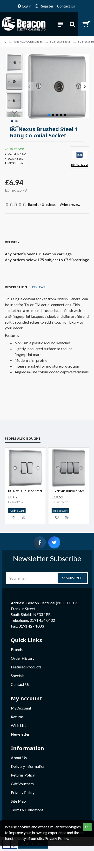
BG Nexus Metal (60, 41)
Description (16, 287)
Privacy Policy (56, 838)
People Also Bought (22, 438)
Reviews (39, 287)
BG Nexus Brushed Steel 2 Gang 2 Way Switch (26, 491)
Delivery (12, 242)
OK (87, 827)
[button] (29, 86)
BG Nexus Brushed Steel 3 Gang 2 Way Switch (70, 491)
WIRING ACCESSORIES (28, 41)
